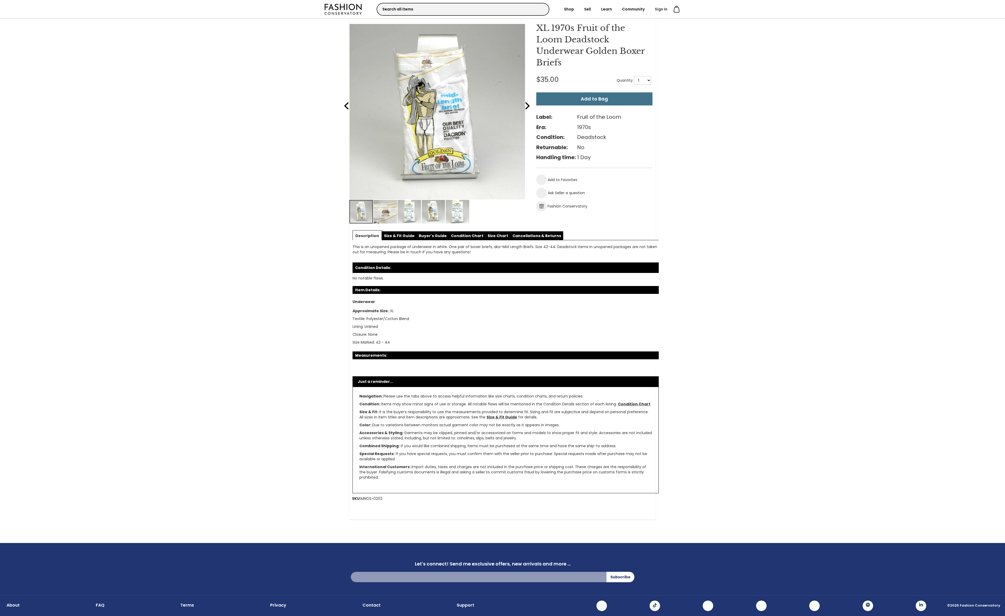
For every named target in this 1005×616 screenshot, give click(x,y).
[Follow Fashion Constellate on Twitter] (761, 606)
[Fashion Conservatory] (343, 9)
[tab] (367, 235)
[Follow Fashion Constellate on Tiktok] (655, 606)
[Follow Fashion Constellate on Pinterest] (814, 606)
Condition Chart (634, 404)
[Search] (541, 9)
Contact (371, 605)
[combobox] (463, 9)
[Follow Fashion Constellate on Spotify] (868, 606)
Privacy (278, 605)
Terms (187, 605)
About (13, 605)
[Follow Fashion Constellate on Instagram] (601, 606)
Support (465, 605)
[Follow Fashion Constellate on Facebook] (708, 606)
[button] (385, 211)
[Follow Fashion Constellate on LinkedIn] (921, 606)
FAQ (100, 605)
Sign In (661, 9)
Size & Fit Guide (502, 417)
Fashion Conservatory (567, 206)
